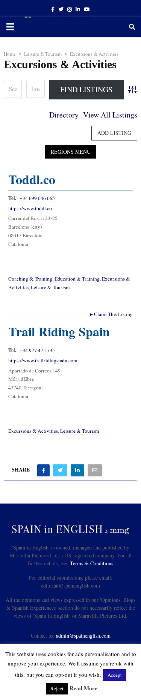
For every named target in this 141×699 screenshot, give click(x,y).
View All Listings (110, 115)
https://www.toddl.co (30, 208)
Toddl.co (31, 179)
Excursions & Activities (33, 430)
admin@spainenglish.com (83, 635)
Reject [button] (57, 688)
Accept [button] (115, 675)
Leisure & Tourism (50, 287)
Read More (83, 688)
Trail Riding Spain (59, 331)
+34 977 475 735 (37, 350)
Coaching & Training (30, 278)
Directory (64, 115)
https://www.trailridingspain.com (42, 360)
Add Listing (114, 132)
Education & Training (77, 278)
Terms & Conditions (91, 563)
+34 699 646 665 (37, 198)
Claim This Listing (111, 314)
